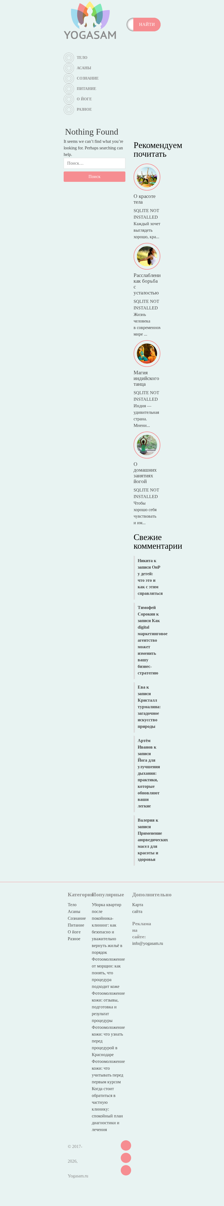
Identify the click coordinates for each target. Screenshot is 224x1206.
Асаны (84, 68)
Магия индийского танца (146, 378)
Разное (84, 109)
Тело (82, 58)
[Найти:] (94, 164)
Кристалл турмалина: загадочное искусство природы (149, 713)
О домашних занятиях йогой (145, 472)
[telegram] (126, 1157)
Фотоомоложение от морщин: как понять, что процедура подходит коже (108, 973)
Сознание (88, 78)
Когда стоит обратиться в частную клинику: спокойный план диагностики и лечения (107, 1109)
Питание (86, 89)
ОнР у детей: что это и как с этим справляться (150, 580)
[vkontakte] (126, 1145)
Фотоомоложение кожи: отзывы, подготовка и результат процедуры (108, 1007)
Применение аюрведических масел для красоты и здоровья (153, 846)
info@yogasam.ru (147, 943)
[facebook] (126, 1169)
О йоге (84, 99)
